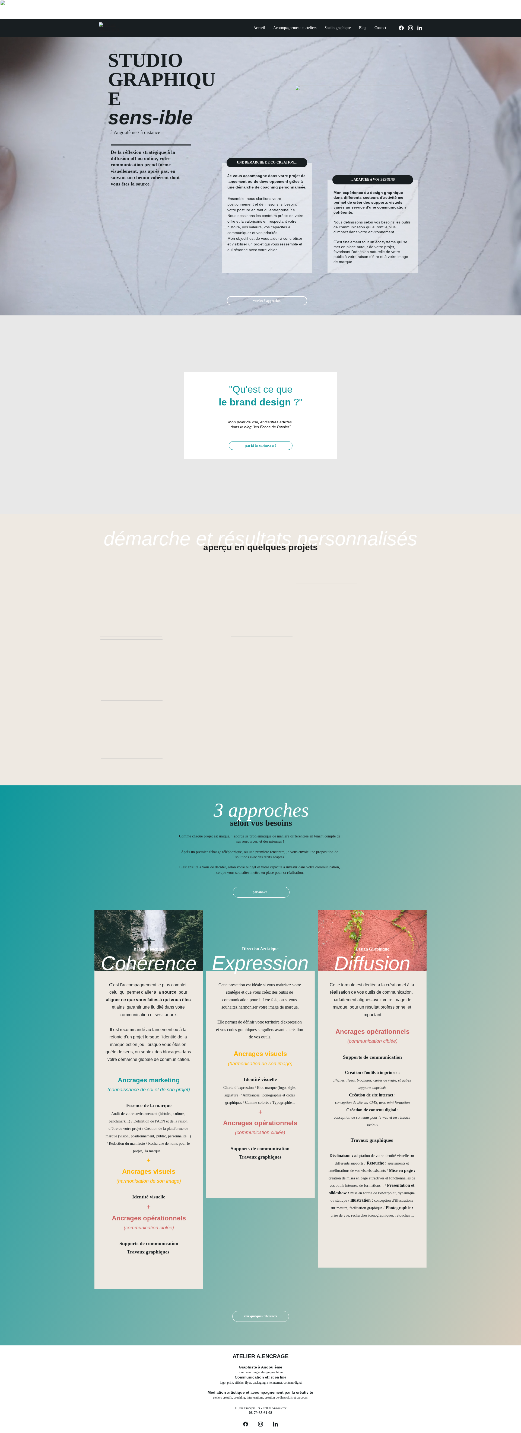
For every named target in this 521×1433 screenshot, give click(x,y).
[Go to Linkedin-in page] (419, 27)
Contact (380, 28)
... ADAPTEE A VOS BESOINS (373, 179)
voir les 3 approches (267, 301)
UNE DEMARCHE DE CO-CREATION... (267, 162)
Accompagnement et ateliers (294, 28)
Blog (362, 28)
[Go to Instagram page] (412, 27)
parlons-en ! (261, 892)
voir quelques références (260, 1316)
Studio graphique (338, 28)
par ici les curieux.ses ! (260, 445)
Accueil (259, 28)
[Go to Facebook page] (403, 27)
